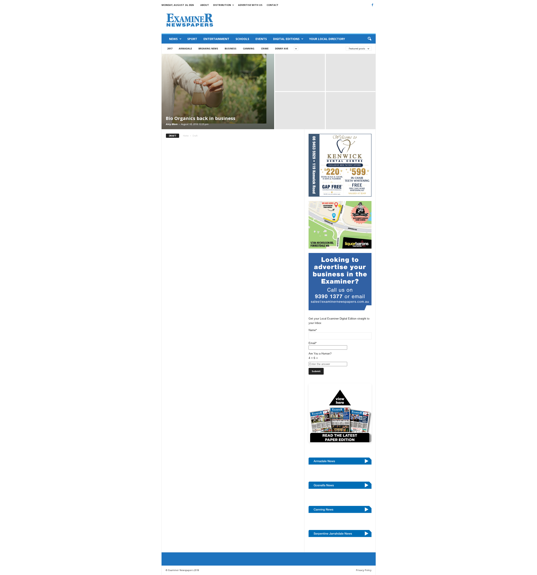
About (204, 4)
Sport (192, 39)
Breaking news (208, 48)
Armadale (185, 48)
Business (230, 48)
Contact (272, 4)
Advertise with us (250, 4)
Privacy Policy (363, 570)
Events (261, 39)
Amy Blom (171, 124)
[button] (369, 39)
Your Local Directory (327, 39)
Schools (242, 39)
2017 (169, 48)
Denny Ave (281, 48)
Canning (248, 48)
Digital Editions (286, 39)
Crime (264, 48)
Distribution (222, 4)
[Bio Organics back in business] (218, 89)
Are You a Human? (320, 356)
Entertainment (216, 39)
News (173, 39)
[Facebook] (372, 4)
